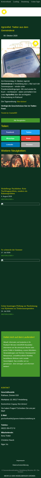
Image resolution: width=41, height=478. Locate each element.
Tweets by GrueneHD (9, 113)
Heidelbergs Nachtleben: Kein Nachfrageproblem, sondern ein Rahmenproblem (14, 191)
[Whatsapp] (25, 5)
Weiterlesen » (7, 199)
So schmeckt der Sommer (11, 250)
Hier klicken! (21, 102)
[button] (38, 11)
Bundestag (25, 2)
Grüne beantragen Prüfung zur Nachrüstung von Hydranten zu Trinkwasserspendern (19, 307)
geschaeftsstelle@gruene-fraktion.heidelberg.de (18, 418)
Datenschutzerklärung (20, 465)
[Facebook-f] (20, 5)
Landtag (16, 2)
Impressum (21, 460)
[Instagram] (16, 5)
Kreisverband (6, 2)
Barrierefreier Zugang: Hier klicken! (14, 404)
